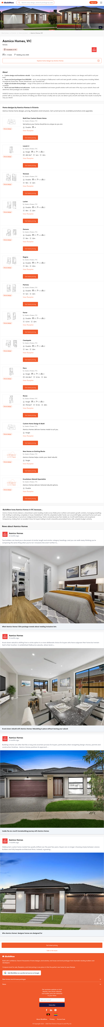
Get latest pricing (30, 138)
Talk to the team (52, 950)
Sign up (93, 3)
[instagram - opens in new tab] (55, 1010)
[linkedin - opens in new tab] (51, 1010)
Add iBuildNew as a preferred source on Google (23, 973)
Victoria (13, 33)
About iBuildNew (41, 1019)
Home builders (23, 33)
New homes (5, 33)
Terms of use (61, 1019)
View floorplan (28, 130)
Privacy (52, 1019)
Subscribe (52, 1005)
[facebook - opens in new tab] (46, 1010)
